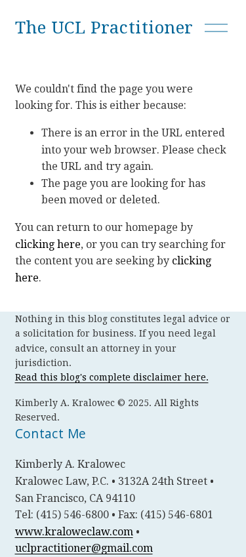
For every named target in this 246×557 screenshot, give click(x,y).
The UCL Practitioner (104, 27)
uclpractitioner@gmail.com (84, 548)
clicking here (48, 244)
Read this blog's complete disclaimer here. (112, 377)
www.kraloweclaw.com (74, 532)
